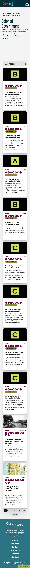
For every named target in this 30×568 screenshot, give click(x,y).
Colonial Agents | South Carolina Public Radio (13, 267)
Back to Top (22, 566)
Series (15, 547)
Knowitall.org (8, 4)
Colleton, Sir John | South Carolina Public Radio (14, 353)
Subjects (15, 544)
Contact (15, 557)
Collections (15, 550)
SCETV (9, 523)
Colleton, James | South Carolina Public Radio (13, 397)
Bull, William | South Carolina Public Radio (12, 223)
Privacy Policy (19, 564)
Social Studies (6, 13)
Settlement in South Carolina (11, 15)
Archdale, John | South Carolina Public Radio (13, 180)
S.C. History (17, 13)
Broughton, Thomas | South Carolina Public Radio (14, 93)
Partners (15, 6)
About (15, 540)
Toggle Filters (10, 64)
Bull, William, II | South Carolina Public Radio (12, 136)
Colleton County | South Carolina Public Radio (13, 310)
